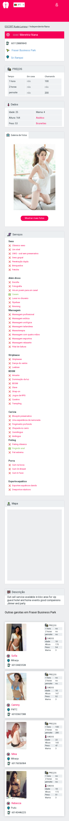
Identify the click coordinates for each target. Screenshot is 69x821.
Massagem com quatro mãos (26, 334)
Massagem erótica (21, 318)
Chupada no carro (20, 428)
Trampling (17, 403)
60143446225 (19, 812)
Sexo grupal (17, 257)
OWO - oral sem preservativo (25, 253)
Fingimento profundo (22, 424)
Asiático (40, 117)
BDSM (15, 383)
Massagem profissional (23, 314)
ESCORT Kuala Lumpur (16, 26)
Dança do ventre (19, 363)
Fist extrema (17, 452)
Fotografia (17, 286)
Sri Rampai (16, 57)
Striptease (17, 359)
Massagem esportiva (22, 338)
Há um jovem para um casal (25, 290)
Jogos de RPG (19, 395)
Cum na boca (18, 465)
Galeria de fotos (18, 135)
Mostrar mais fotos (34, 218)
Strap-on (16, 391)
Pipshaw (16, 302)
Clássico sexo (18, 245)
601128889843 (19, 43)
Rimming (16, 306)
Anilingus (16, 436)
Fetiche (15, 269)
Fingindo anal (18, 448)
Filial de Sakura (19, 346)
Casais (15, 294)
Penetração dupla (20, 261)
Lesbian (16, 367)
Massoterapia (18, 330)
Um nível (16, 249)
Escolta (15, 282)
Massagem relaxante (21, 342)
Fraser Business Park (23, 50)
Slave (14, 387)
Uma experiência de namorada (26, 420)
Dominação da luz (20, 379)
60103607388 (19, 714)
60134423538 (19, 665)
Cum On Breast (19, 469)
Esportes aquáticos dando (24, 485)
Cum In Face (17, 473)
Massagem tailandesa (22, 326)
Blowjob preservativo (22, 416)
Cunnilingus (17, 432)
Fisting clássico (19, 444)
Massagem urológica (22, 322)
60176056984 (19, 763)
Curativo (16, 399)
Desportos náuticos (21, 489)
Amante (15, 375)
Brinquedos (17, 265)
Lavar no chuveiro (20, 298)
